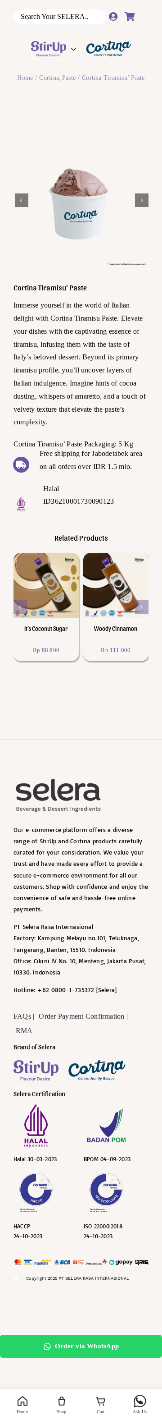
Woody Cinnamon (115, 628)
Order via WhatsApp (87, 1346)
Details (40, 592)
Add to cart (49, 579)
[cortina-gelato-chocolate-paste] (81, 200)
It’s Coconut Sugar (46, 628)
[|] (36, 1070)
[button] (20, 607)
